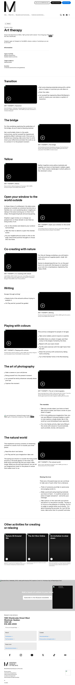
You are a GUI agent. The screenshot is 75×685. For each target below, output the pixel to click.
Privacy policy (7, 671)
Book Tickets (66, 2)
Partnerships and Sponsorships (11, 677)
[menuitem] (9, 6)
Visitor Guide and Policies (10, 674)
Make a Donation (56, 2)
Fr (69, 15)
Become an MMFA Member (42, 2)
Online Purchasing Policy (10, 672)
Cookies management (9, 675)
